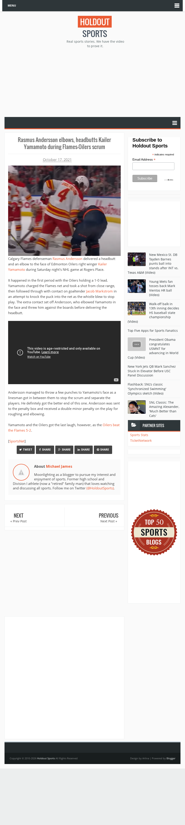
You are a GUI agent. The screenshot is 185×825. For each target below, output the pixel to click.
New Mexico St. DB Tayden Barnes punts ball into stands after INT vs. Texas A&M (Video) (153, 263)
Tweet (27, 449)
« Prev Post (18, 521)
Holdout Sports (46, 758)
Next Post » (108, 521)
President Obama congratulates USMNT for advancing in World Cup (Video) (153, 348)
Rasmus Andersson (67, 258)
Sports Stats (139, 435)
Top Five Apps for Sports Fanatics (153, 330)
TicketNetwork (141, 440)
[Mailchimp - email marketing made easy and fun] (169, 179)
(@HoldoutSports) (100, 488)
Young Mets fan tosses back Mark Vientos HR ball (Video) (162, 288)
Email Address (143, 159)
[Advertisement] (95, 82)
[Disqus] (64, 677)
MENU (12, 5)
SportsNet (17, 441)
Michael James (59, 466)
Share (46, 449)
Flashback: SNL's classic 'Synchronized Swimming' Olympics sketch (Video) (147, 388)
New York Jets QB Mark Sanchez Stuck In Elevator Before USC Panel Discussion (152, 370)
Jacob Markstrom (99, 291)
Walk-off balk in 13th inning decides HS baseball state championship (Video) (153, 313)
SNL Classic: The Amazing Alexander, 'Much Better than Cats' (164, 409)
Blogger (170, 758)
